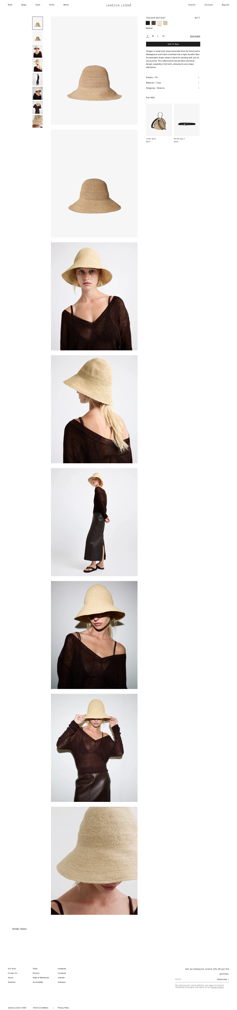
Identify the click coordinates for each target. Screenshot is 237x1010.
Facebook (62, 973)
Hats (38, 5)
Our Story (12, 969)
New (10, 5)
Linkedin (61, 978)
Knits (51, 5)
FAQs (35, 969)
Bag (225, 5)
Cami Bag (151, 139)
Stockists (12, 982)
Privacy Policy (217, 987)
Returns (36, 973)
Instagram (62, 969)
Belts (66, 5)
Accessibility (38, 982)
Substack (62, 982)
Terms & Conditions (43, 1008)
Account (209, 5)
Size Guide (195, 36)
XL (163, 36)
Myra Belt (179, 139)
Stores (10, 978)
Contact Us (12, 973)
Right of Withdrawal (41, 978)
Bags (24, 5)
